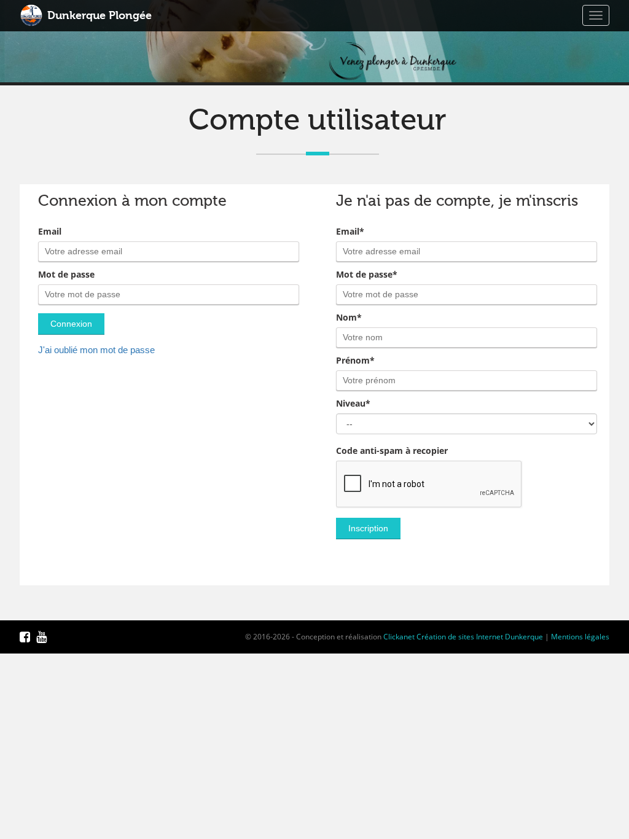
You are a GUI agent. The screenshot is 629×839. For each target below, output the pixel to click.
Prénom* (355, 360)
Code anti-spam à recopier (392, 451)
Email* (350, 231)
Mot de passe (66, 274)
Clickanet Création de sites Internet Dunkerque (463, 636)
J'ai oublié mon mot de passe (96, 350)
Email (49, 231)
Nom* (349, 317)
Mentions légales (580, 636)
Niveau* (353, 403)
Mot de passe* (366, 274)
